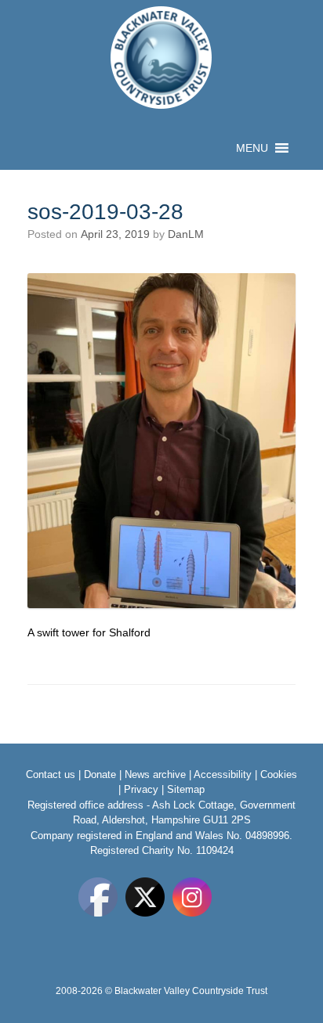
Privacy (141, 789)
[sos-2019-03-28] (161, 604)
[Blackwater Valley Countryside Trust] (161, 57)
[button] (252, 148)
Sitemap (186, 789)
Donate (100, 774)
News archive (155, 774)
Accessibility (223, 774)
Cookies (278, 774)
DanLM (186, 234)
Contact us (50, 774)
